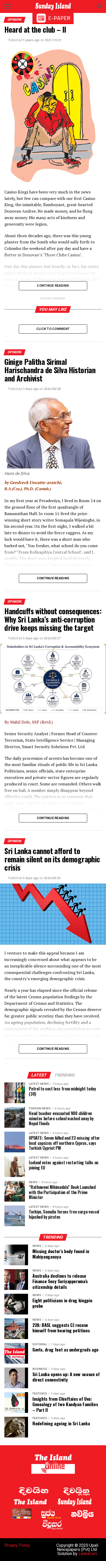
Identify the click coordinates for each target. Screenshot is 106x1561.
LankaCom (87, 1553)
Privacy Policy (17, 1545)
